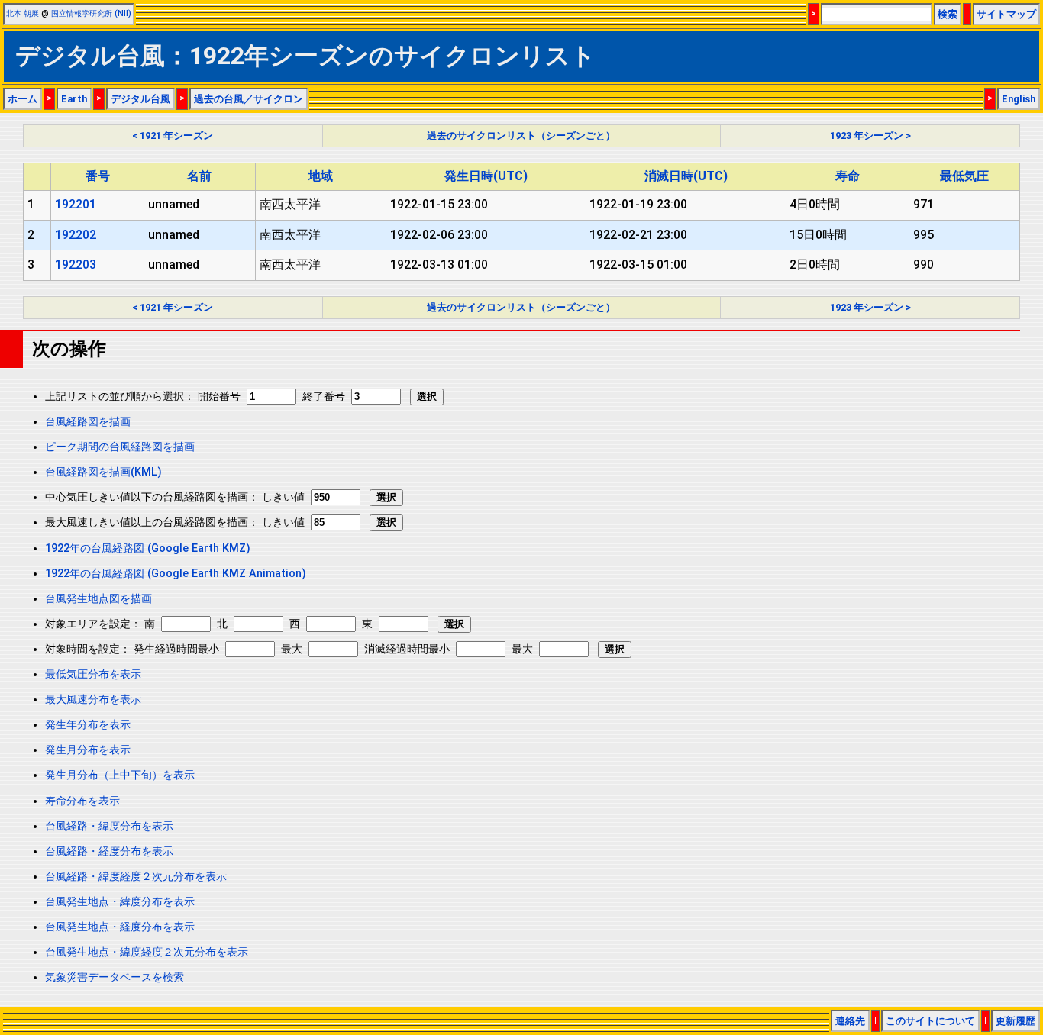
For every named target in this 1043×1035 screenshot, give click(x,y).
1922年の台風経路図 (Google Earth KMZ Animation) (175, 573)
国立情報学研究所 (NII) (91, 13)
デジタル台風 (140, 99)
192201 (75, 204)
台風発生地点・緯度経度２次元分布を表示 (146, 952)
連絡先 (850, 1021)
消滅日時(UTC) (686, 176)
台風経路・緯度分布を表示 (109, 826)
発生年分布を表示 (88, 724)
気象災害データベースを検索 (114, 977)
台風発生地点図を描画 (98, 598)
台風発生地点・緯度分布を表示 (120, 901)
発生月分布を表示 (88, 749)
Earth (74, 99)
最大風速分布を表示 (93, 699)
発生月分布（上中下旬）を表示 (120, 775)
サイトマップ (1006, 14)
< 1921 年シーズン (172, 135)
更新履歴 (1015, 1021)
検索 (947, 14)
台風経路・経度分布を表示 (109, 851)
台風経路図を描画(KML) (103, 472)
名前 (199, 176)
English (1018, 99)
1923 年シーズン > (870, 135)
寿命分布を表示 (82, 801)
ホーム (22, 99)
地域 (320, 176)
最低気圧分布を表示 (93, 674)
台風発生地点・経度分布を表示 (120, 927)
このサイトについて (930, 1021)
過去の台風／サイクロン (248, 99)
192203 (75, 264)
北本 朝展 (22, 13)
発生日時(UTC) (486, 176)
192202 (75, 234)
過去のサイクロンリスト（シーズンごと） (521, 135)
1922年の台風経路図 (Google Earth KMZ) (147, 548)
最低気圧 (964, 176)
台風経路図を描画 (88, 421)
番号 (98, 176)
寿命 (847, 176)
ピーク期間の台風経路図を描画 (120, 446)
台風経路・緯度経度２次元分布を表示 (136, 876)
